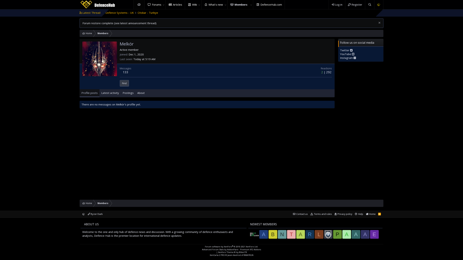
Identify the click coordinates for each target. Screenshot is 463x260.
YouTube (346, 54)
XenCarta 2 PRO (217, 255)
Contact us (302, 214)
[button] (163, 4)
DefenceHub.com (271, 4)
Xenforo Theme (232, 252)
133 (125, 72)
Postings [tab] (128, 93)
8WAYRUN (248, 255)
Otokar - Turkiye (136, 12)
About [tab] (141, 93)
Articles (177, 4)
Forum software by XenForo (231, 246)
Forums (156, 4)
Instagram (347, 58)
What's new (216, 4)
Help (360, 214)
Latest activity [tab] (110, 93)
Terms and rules (323, 214)
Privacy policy (344, 214)
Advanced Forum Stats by (231, 249)
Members (241, 4)
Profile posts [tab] (89, 93)
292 (329, 72)
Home (139, 4)
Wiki (194, 4)
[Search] (369, 4)
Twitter (345, 50)
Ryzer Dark (96, 214)
